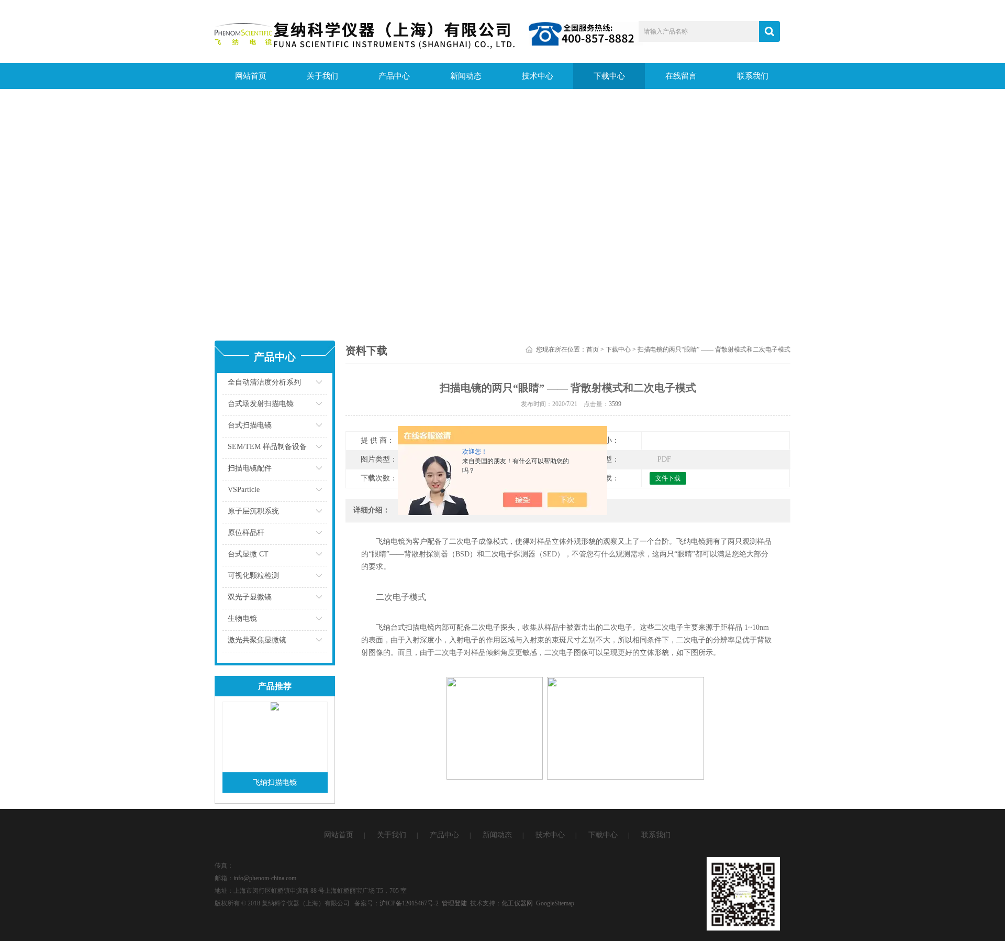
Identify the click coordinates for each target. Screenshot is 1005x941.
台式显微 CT (248, 554)
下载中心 (609, 76)
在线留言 (681, 76)
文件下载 (667, 478)
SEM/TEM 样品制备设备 (267, 447)
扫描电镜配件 (250, 468)
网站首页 (250, 76)
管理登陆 (454, 903)
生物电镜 (242, 618)
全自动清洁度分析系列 (264, 382)
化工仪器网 (517, 903)
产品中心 (394, 76)
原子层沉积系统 (253, 511)
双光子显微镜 (250, 597)
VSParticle (244, 490)
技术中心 (537, 76)
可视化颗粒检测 (253, 575)
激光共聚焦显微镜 (257, 640)
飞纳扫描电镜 (275, 782)
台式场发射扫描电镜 (261, 404)
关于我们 (322, 76)
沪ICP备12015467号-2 (409, 903)
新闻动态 (466, 76)
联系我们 (752, 76)
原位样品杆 (246, 533)
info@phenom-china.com (264, 878)
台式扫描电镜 (250, 425)
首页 (592, 349)
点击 (306, 385)
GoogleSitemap (555, 903)
